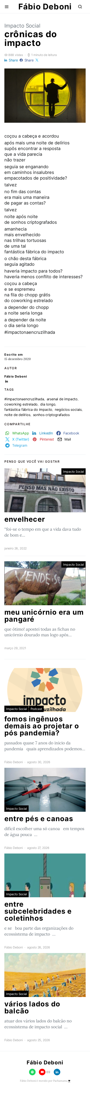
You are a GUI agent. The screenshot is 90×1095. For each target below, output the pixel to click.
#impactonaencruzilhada (24, 399)
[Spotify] (32, 1072)
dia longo (47, 404)
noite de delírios (17, 415)
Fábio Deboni (45, 6)
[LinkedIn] (57, 1072)
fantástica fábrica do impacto (28, 409)
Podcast (36, 709)
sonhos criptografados (51, 415)
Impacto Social (22, 26)
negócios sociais (68, 409)
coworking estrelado (21, 404)
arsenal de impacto (62, 399)
